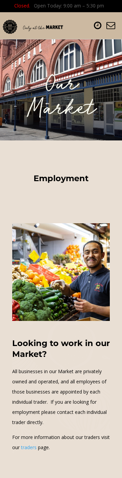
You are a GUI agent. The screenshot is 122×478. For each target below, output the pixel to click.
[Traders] (20, 447)
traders (29, 447)
